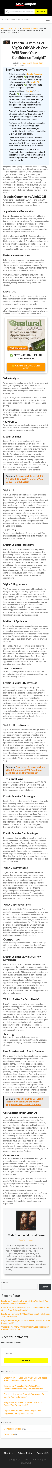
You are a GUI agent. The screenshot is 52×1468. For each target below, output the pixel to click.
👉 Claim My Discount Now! (26, 367)
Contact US (43, 1453)
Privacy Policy (25, 1453)
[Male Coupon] (26, 4)
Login (25, 20)
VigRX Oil (35, 82)
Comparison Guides (12, 1429)
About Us (8, 1453)
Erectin (29, 91)
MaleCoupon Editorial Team (31, 63)
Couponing (9, 1434)
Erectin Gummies (34, 74)
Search (41, 11)
